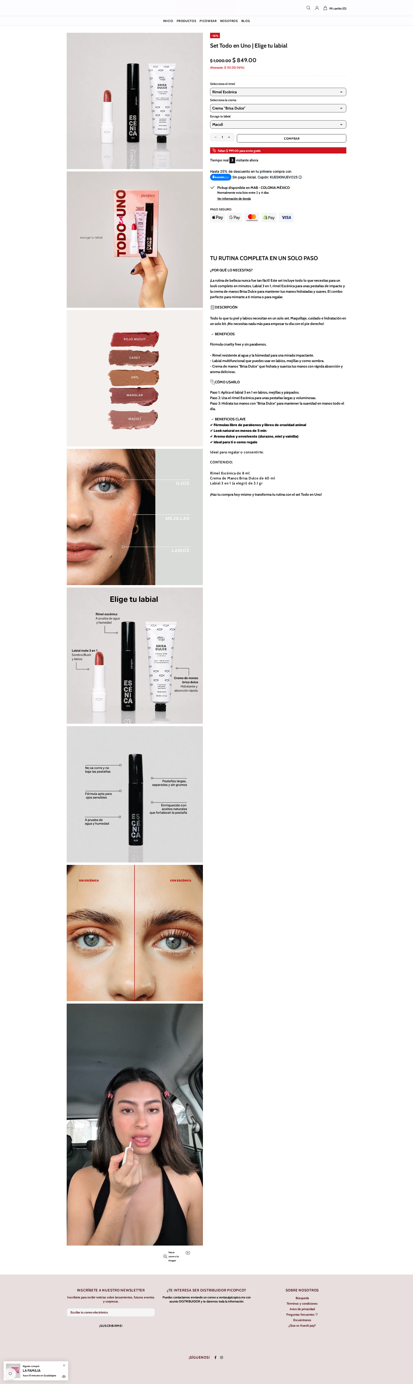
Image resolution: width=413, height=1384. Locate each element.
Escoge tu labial (220, 116)
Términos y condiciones (302, 1303)
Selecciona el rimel (222, 84)
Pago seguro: (221, 209)
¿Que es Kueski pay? (302, 1325)
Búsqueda (302, 1298)
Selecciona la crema (223, 100)
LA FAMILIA (31, 1370)
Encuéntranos (302, 1320)
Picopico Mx (206, 7)
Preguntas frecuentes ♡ (302, 1314)
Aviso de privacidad (302, 1309)
